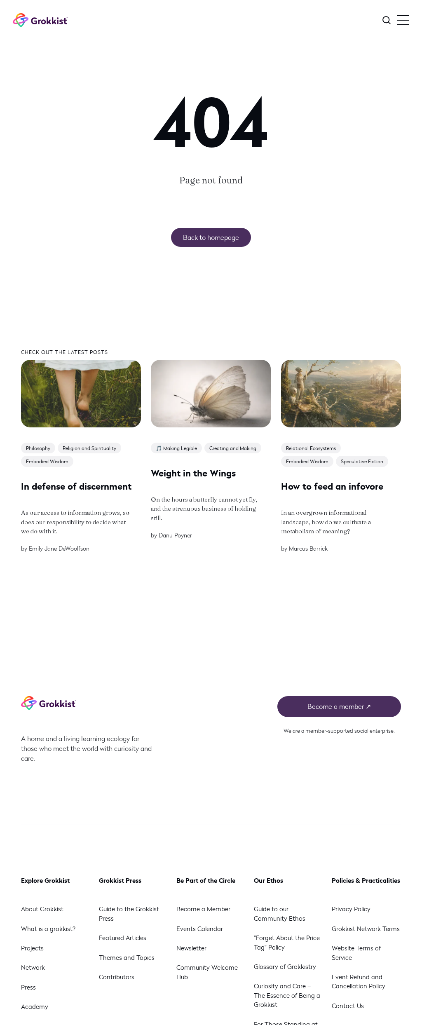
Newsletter (191, 948)
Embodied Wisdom (47, 461)
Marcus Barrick (308, 549)
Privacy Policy (351, 909)
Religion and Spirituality (89, 448)
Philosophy (38, 448)
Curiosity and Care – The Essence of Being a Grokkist (287, 995)
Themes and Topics (127, 957)
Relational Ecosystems (311, 448)
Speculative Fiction (362, 461)
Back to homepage (211, 237)
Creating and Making (233, 448)
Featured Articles (122, 938)
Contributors (116, 977)
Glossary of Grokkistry (285, 966)
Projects (32, 948)
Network (33, 967)
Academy (34, 1006)
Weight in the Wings (193, 473)
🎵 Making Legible (176, 448)
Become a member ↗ (339, 706)
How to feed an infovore (332, 486)
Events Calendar (199, 928)
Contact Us (348, 1006)
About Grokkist (42, 909)
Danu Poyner (175, 535)
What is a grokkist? (48, 928)
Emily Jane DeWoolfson (59, 549)
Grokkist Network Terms (366, 928)
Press (28, 987)
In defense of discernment (76, 486)
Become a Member (203, 909)
